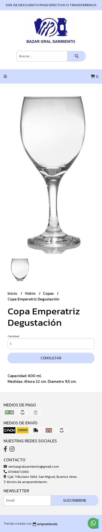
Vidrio (31, 293)
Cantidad (13, 336)
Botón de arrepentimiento (26, 481)
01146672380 (18, 471)
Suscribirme (74, 500)
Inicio (13, 293)
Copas (49, 293)
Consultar (51, 358)
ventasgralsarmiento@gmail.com (33, 466)
